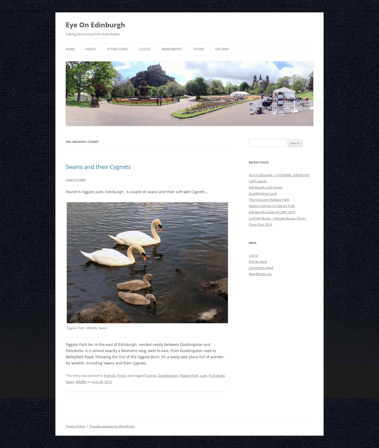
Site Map (222, 49)
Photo (122, 375)
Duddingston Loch (263, 193)
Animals (110, 375)
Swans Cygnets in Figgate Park (272, 205)
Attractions (117, 49)
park (203, 375)
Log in (253, 255)
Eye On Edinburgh (95, 24)
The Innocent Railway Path (269, 199)
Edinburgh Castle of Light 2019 (272, 212)
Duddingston (168, 375)
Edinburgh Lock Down (266, 187)
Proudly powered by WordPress (112, 426)
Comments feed (261, 267)
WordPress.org (260, 274)
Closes (145, 49)
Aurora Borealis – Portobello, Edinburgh (279, 175)
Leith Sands (258, 181)
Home (70, 49)
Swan (70, 381)
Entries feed (258, 261)
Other (199, 49)
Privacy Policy (75, 426)
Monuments (172, 49)
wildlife (81, 381)
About (90, 49)
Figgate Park (189, 375)
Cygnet (151, 375)
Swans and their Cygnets (98, 166)
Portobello (217, 375)
